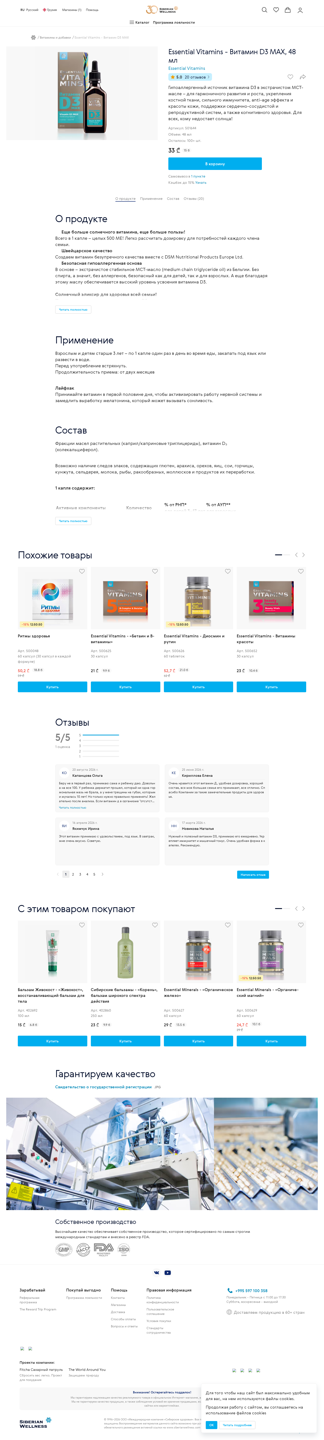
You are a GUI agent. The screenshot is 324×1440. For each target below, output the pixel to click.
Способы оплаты (123, 1319)
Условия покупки (159, 1321)
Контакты (118, 1297)
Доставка (118, 1312)
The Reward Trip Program (38, 1309)
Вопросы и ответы (124, 1326)
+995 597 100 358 (251, 1290)
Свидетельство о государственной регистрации (108, 1086)
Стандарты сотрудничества (159, 1330)
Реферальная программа (29, 1299)
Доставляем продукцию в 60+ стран (269, 1312)
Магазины (118, 1305)
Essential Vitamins (186, 68)
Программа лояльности (174, 22)
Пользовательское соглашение (160, 1311)
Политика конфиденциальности (163, 1299)
